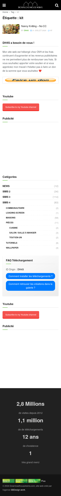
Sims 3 (6, 196)
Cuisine (13, 227)
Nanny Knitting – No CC (33, 26)
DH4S (26, 30)
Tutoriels (11, 242)
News (6, 186)
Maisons (10, 217)
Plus (43, 480)
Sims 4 (6, 202)
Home (5, 11)
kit (18, 11)
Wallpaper (12, 247)
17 (51, 30)
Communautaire (15, 207)
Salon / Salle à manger (22, 232)
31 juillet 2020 (39, 30)
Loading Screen (15, 212)
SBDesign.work (18, 489)
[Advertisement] (24, 147)
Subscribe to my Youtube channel (20, 106)
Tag (12, 11)
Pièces (9, 222)
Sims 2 (6, 191)
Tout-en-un (15, 237)
